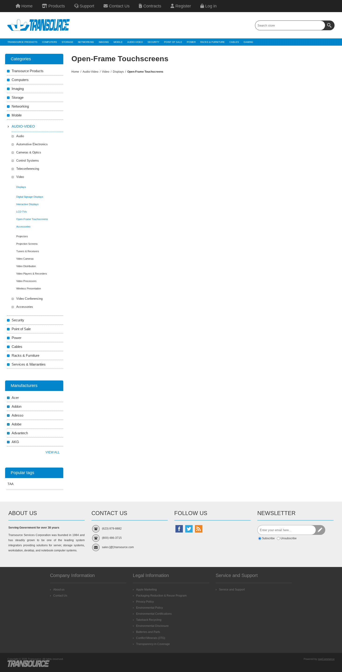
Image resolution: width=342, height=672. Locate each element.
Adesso (17, 415)
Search (329, 25)
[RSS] (198, 529)
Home (26, 6)
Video (20, 177)
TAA (10, 484)
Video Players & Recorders (31, 273)
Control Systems (27, 160)
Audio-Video (23, 126)
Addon (16, 406)
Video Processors (26, 281)
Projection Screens (27, 243)
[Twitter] (189, 529)
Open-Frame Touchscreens (32, 219)
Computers (20, 80)
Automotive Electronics (32, 144)
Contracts (151, 6)
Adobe (16, 424)
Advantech (20, 433)
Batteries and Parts (148, 632)
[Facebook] (179, 529)
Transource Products (28, 71)
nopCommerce (326, 659)
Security (18, 320)
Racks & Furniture (25, 355)
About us (58, 589)
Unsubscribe (289, 538)
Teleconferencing (27, 168)
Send (320, 530)
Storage (17, 97)
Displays (21, 187)
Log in (210, 6)
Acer (15, 398)
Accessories (23, 226)
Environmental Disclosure (152, 626)
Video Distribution (26, 266)
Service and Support (232, 589)
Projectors (22, 236)
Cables (17, 347)
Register (182, 6)
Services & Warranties (29, 364)
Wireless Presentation (28, 288)
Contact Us (119, 6)
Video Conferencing (29, 298)
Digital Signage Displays (29, 196)
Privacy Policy (145, 601)
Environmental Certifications (154, 613)
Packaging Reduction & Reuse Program (161, 595)
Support (86, 6)
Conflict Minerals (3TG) (150, 638)
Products (56, 6)
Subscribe (268, 538)
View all (53, 452)
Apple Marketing (146, 589)
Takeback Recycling (148, 619)
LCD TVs (21, 211)
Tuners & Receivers (27, 251)
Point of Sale (21, 329)
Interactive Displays (27, 204)
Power (16, 338)
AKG (15, 442)
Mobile (17, 115)
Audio (20, 136)
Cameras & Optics (28, 152)
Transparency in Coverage (153, 644)
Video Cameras (25, 258)
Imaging (18, 89)
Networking (20, 106)
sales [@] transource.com (118, 547)
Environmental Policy (149, 607)
